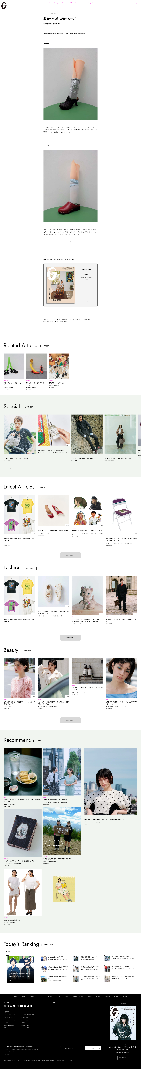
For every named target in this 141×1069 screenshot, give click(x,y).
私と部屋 (6, 1022)
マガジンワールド (25, 1066)
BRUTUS (9, 1060)
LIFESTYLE (75, 997)
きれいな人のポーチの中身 (9, 1020)
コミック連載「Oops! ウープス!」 (27, 1014)
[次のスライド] (7, 468)
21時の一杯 (23, 1022)
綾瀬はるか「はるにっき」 (9, 1027)
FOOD (82, 997)
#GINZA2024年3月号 (77, 319)
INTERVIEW (66, 997)
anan (5, 1060)
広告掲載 (32, 1066)
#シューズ (45, 319)
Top (44, 13)
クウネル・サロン (61, 1060)
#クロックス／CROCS (48, 321)
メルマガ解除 (6, 1054)
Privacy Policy (39, 1066)
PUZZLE (116, 997)
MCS (71, 1060)
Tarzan (43, 1060)
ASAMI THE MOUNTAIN (9, 1025)
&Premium (38, 1060)
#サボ (56, 321)
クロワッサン (20, 1060)
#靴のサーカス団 (63, 321)
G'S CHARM (41, 997)
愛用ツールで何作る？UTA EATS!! (27, 1020)
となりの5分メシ (24, 1017)
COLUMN (98, 997)
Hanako (33, 1060)
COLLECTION (32, 997)
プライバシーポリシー (20, 1049)
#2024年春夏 (87, 319)
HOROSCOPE (107, 997)
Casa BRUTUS (27, 1060)
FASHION (16, 997)
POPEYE (14, 1060)
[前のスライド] (5, 468)
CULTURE (58, 997)
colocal (47, 1060)
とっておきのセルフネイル (9, 1017)
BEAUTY (50, 997)
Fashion (48, 13)
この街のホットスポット (25, 1025)
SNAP (23, 997)
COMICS (90, 997)
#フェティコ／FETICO (66, 319)
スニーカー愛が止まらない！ (10, 1014)
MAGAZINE (124, 997)
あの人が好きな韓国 (24, 1027)
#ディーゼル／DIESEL (54, 319)
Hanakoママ (53, 1060)
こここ (67, 1060)
